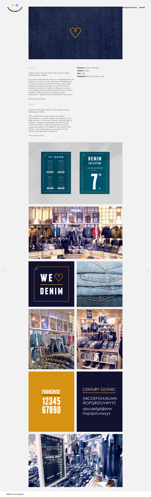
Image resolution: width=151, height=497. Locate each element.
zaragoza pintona (129, 7)
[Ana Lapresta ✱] (15, 7)
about (107, 7)
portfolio (116, 7)
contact (142, 7)
